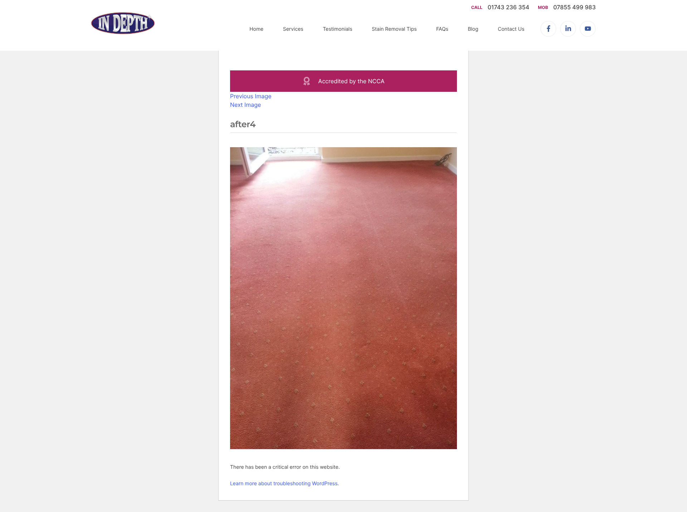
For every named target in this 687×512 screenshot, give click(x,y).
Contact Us (511, 29)
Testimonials (337, 29)
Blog (473, 29)
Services (293, 29)
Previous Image (251, 96)
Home (256, 29)
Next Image (245, 104)
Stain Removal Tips (394, 29)
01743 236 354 (509, 7)
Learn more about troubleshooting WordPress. (284, 484)
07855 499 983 (574, 7)
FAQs (442, 29)
